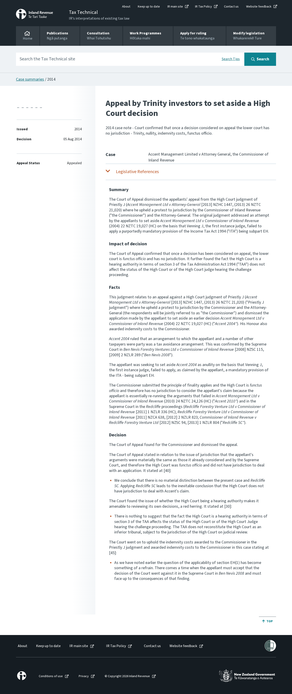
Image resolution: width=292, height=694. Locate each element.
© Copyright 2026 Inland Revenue (127, 676)
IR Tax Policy (203, 6)
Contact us (231, 6)
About (126, 6)
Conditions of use (51, 676)
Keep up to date (149, 6)
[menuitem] (22, 646)
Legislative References (137, 172)
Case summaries (30, 79)
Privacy (84, 676)
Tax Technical (83, 12)
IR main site (175, 6)
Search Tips (231, 58)
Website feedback (258, 6)
